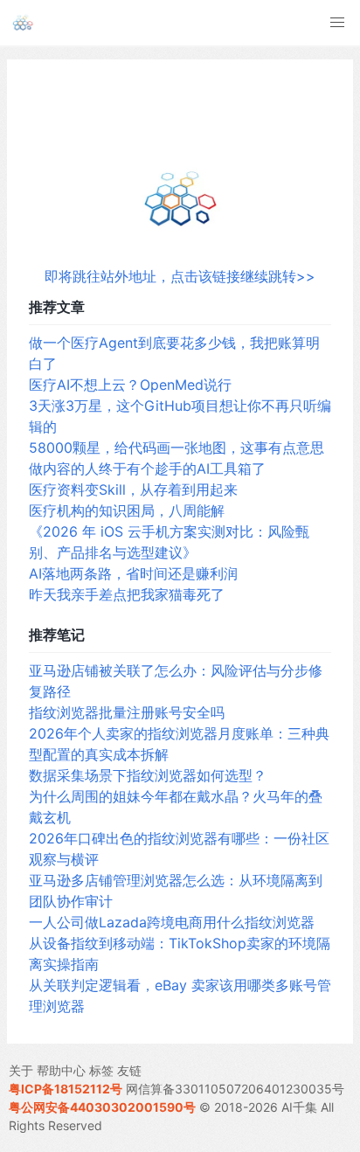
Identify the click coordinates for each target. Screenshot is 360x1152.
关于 (21, 1070)
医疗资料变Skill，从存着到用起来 (133, 489)
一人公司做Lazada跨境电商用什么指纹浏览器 (172, 922)
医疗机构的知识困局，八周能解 (127, 510)
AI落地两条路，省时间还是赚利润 (133, 573)
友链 (129, 1070)
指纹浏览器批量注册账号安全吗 (127, 712)
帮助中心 (61, 1070)
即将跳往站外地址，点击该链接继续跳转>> (180, 276)
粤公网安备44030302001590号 (102, 1107)
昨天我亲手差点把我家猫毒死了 (127, 594)
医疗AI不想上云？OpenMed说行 (130, 384)
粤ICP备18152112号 (65, 1088)
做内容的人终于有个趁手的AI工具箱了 (147, 468)
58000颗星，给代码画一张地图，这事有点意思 (176, 447)
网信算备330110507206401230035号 (235, 1088)
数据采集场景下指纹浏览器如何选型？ (148, 775)
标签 (101, 1070)
